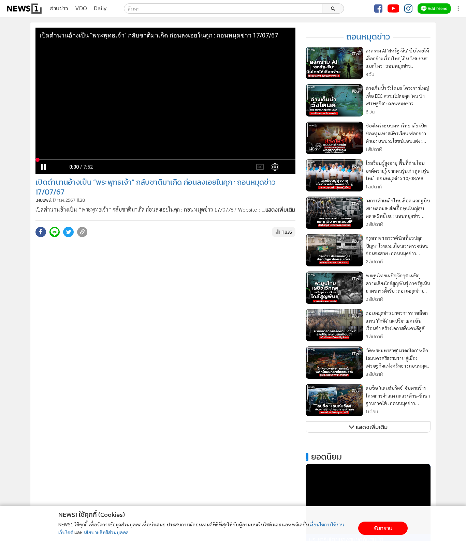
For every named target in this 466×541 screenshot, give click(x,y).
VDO (81, 8)
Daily (100, 8)
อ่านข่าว (59, 8)
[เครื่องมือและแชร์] (459, 9)
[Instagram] (408, 8)
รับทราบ (383, 528)
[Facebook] (378, 8)
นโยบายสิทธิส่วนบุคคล (106, 532)
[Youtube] (393, 8)
